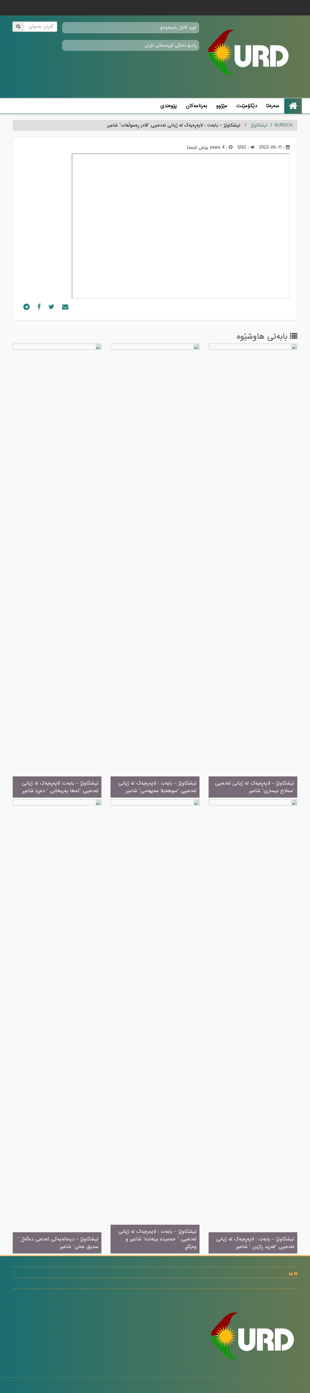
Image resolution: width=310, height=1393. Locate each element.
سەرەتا (272, 106)
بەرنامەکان (196, 106)
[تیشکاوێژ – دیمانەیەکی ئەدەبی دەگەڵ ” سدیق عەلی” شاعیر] (57, 1027)
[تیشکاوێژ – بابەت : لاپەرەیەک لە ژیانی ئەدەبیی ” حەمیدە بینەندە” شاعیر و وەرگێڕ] (154, 1027)
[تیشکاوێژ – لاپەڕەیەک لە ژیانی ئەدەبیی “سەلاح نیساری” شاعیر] (253, 571)
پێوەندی (168, 106)
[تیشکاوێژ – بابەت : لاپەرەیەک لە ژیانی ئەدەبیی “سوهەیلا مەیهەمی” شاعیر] (154, 571)
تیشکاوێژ (259, 125)
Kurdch (284, 125)
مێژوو (221, 106)
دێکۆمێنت (246, 106)
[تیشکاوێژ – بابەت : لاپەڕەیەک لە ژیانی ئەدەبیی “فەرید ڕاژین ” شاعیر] (253, 1027)
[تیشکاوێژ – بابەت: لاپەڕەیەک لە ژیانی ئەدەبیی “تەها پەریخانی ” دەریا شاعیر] (57, 571)
